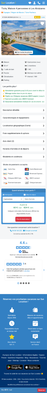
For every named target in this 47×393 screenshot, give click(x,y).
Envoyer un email (31, 230)
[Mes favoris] (30, 3)
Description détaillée (11, 110)
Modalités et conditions (12, 157)
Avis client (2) (8, 141)
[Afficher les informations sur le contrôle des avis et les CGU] (36, 254)
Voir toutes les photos (24, 52)
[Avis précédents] (3, 270)
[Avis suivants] (43, 270)
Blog (26, 358)
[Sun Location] (8, 3)
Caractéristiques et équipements (16, 118)
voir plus (27, 271)
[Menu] (44, 3)
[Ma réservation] (34, 3)
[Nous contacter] (39, 3)
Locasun (23, 360)
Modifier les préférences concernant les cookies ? (23, 385)
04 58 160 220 (17, 230)
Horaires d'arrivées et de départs (16, 149)
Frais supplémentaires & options (16, 133)
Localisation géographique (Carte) (16, 126)
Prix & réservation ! (23, 219)
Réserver (41, 390)
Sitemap (16, 360)
